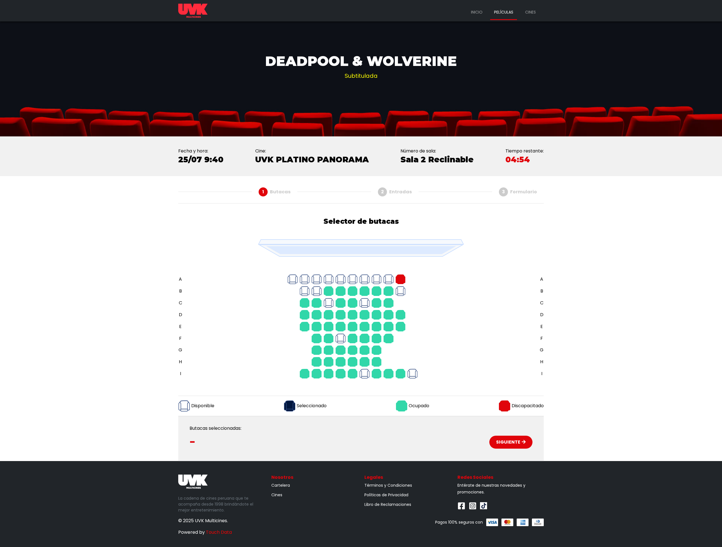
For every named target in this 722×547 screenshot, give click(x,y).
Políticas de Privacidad (386, 495)
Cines (530, 12)
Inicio (477, 12)
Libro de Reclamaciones (387, 504)
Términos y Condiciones (388, 485)
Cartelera (280, 485)
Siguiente (508, 442)
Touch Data (219, 532)
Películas (503, 12)
